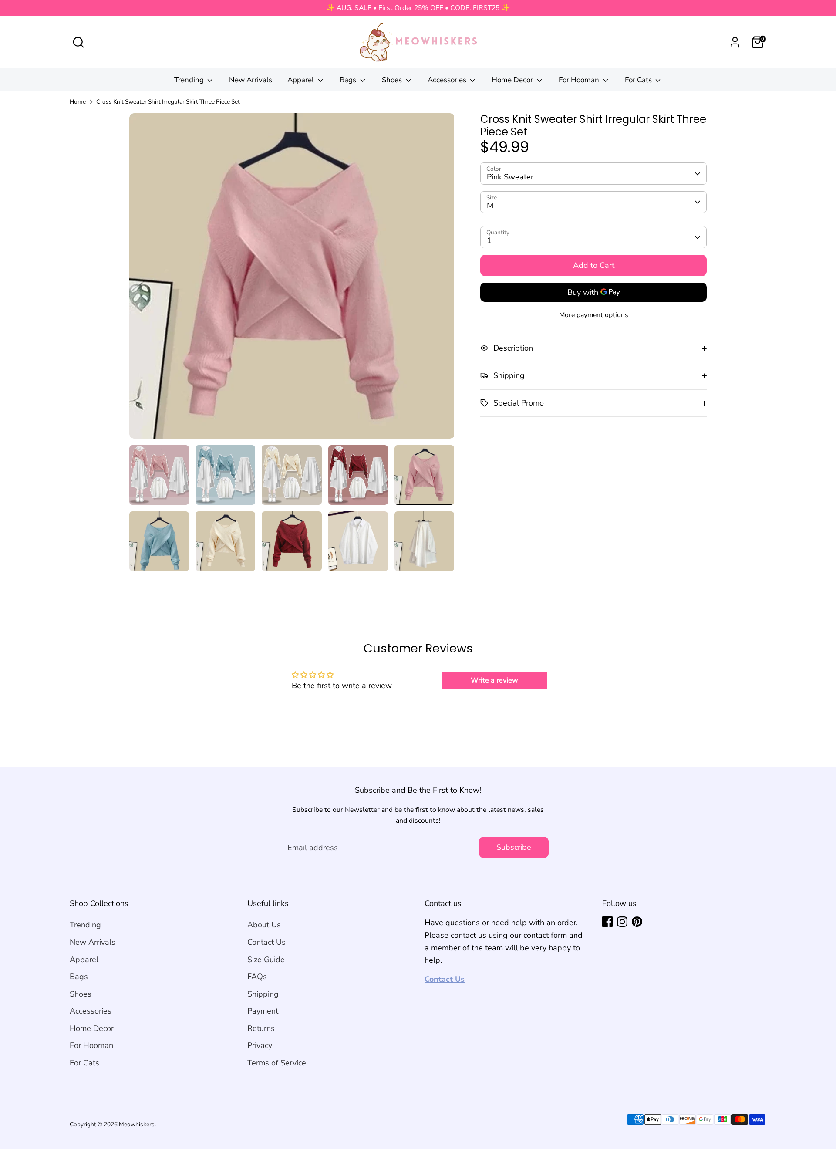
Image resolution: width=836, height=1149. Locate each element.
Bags (349, 80)
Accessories (448, 80)
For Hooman (580, 80)
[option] (292, 279)
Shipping (263, 994)
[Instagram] (622, 921)
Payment (262, 1011)
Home (78, 102)
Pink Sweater (510, 177)
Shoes (393, 80)
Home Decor (513, 80)
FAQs (257, 976)
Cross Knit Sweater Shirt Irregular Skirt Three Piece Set (168, 102)
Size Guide (266, 959)
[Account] (735, 42)
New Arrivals (250, 80)
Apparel (301, 80)
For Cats (639, 80)
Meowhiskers (137, 1124)
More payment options (593, 315)
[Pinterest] (637, 921)
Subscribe (513, 847)
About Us (264, 924)
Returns (261, 1028)
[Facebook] (607, 921)
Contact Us (266, 942)
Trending (190, 80)
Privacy (259, 1045)
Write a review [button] (494, 680)
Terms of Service (276, 1063)
